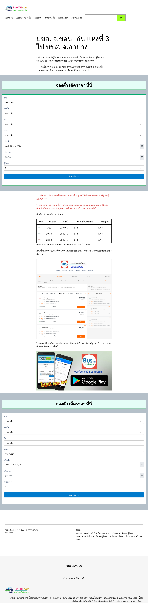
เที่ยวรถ (121, 536)
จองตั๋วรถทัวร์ (89, 533)
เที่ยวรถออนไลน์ (131, 536)
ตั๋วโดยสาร (100, 533)
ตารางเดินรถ (33, 530)
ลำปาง (115, 533)
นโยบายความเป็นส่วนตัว (74, 578)
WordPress (138, 601)
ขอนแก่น (79, 533)
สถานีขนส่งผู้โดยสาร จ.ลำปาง (105, 536)
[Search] (121, 18)
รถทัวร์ (108, 533)
